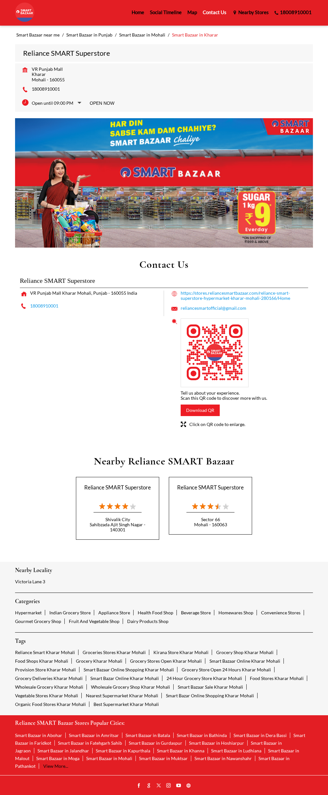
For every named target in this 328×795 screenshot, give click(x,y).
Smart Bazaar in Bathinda (202, 735)
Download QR (200, 410)
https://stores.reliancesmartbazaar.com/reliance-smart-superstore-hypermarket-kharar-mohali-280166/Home (235, 295)
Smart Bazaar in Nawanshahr (223, 758)
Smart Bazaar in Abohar (38, 735)
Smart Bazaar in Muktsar (163, 758)
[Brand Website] (188, 785)
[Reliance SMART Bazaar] (24, 13)
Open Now (102, 103)
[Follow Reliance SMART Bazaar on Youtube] (178, 785)
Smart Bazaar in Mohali (109, 758)
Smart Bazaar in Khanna (180, 750)
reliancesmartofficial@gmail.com (213, 308)
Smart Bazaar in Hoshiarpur (216, 743)
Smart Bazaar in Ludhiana (236, 750)
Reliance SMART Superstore (117, 487)
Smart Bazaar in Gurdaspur (155, 743)
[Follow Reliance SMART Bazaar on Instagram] (168, 785)
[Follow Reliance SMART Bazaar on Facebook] (139, 785)
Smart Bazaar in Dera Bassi (260, 735)
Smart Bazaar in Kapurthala (123, 750)
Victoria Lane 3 (30, 581)
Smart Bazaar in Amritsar (94, 735)
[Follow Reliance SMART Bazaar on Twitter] (158, 785)
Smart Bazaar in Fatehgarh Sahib (90, 743)
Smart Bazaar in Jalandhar (63, 750)
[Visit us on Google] (148, 785)
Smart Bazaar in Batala (148, 735)
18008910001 (46, 89)
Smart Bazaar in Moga (57, 758)
